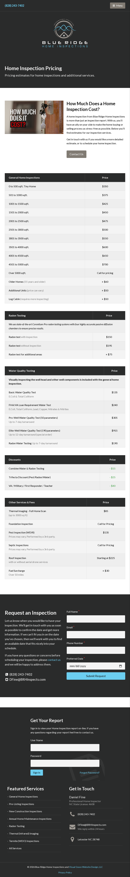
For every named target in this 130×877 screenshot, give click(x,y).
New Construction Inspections (25, 811)
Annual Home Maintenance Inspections (30, 818)
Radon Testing (17, 825)
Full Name (72, 611)
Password (35, 755)
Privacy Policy (65, 872)
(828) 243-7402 (14, 5)
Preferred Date (75, 658)
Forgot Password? (90, 772)
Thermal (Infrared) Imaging (24, 833)
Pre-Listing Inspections (21, 803)
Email (70, 627)
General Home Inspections (23, 796)
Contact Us (76, 154)
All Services (15, 848)
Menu (120, 5)
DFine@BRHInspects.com (28, 679)
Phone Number (75, 642)
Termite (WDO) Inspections (24, 840)
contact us (54, 659)
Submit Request (96, 676)
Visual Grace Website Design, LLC (86, 867)
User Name (36, 740)
